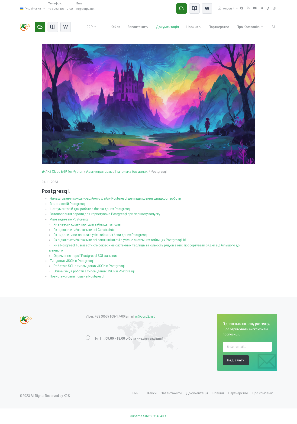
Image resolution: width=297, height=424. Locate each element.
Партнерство (219, 27)
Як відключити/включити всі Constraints (84, 230)
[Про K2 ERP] (194, 8)
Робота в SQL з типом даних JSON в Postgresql (89, 266)
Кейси (115, 27)
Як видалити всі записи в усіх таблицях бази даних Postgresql (100, 235)
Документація (167, 27)
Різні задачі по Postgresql (69, 219)
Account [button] (229, 8)
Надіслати (236, 360)
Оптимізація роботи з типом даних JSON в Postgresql (94, 271)
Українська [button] (33, 8)
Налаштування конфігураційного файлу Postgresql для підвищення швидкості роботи (115, 198)
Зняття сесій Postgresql (67, 204)
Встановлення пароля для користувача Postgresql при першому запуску (105, 214)
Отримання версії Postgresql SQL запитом (85, 256)
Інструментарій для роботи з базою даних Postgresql (90, 209)
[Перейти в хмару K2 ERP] (181, 8)
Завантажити (138, 27)
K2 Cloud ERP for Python (65, 171)
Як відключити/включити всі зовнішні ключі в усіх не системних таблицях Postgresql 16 (120, 240)
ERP (90, 27)
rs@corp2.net (85, 8)
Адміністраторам (99, 171)
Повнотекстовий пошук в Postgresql (77, 276)
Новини (192, 27)
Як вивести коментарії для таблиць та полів (87, 224)
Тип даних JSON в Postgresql (72, 261)
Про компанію (248, 27)
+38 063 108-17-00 (60, 8)
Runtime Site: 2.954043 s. (148, 416)
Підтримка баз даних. (131, 171)
